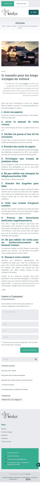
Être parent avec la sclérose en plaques (13, 375)
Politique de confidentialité (22, 477)
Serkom (28, 474)
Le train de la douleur (7, 385)
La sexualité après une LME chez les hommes (14, 389)
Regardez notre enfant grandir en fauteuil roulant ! (17, 380)
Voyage (3, 71)
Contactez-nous (21, 3)
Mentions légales (8, 477)
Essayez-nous (8, 3)
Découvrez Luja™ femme (8, 370)
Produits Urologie (6, 432)
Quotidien (4, 435)
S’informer (4, 438)
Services (3, 429)
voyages (25, 83)
